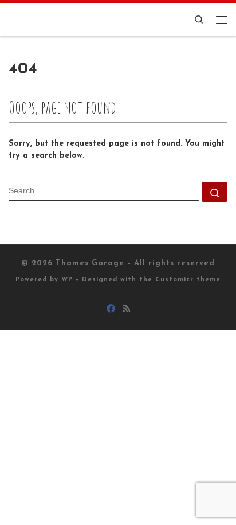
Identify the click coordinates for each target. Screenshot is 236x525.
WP (67, 280)
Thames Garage (90, 263)
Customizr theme (188, 280)
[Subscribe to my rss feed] (126, 310)
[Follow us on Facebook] (111, 310)
